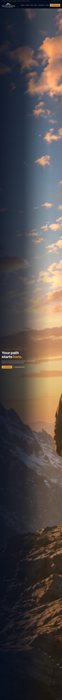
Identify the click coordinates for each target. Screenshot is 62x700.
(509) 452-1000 (55, 5)
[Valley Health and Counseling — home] (8, 5)
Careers (35, 5)
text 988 (14, 0)
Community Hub (41, 5)
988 (10, 0)
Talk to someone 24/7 (20, 367)
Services (22, 5)
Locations (27, 5)
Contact (47, 5)
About (32, 5)
